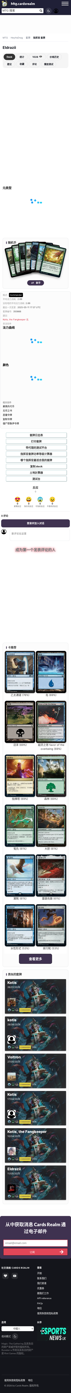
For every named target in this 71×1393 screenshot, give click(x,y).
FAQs (40, 1303)
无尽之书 (7, 410)
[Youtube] (15, 1276)
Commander (16, 295)
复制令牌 (7, 419)
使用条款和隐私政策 (47, 1313)
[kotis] (13, 1047)
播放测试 (48, 64)
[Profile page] (55, 10)
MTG (5, 37)
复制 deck (36, 466)
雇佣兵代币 (8, 406)
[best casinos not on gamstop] (53, 1333)
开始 (39, 1273)
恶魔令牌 (7, 414)
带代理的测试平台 (36, 447)
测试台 (36, 479)
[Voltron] (13, 1084)
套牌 (28, 37)
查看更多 (35, 959)
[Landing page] (4, 3)
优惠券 (40, 1288)
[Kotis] (13, 1009)
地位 (39, 1308)
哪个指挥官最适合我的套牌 (36, 460)
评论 (34, 64)
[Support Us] (5, 1276)
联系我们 (41, 1278)
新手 (38, 282)
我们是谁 (41, 1283)
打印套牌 (36, 441)
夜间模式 (6, 1336)
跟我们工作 (43, 1293)
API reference (44, 1298)
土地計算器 (36, 472)
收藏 (22, 64)
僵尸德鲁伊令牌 (11, 423)
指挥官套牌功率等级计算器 (36, 454)
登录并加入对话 (35, 523)
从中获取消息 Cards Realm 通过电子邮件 (35, 1228)
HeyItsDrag (17, 37)
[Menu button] (65, 6)
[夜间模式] (49, 11)
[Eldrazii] (13, 1196)
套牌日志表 (36, 435)
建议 (9, 64)
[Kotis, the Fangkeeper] (13, 1158)
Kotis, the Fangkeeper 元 (15, 319)
